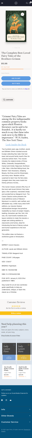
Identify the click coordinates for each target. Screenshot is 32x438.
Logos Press (7, 372)
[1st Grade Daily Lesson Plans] (9, 352)
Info (3, 409)
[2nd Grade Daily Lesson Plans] (24, 352)
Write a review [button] (16, 313)
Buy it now (16, 83)
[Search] (26, 3)
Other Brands (7, 416)
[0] (29, 3)
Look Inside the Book (16, 145)
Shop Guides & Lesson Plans (10, 335)
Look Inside (9, 99)
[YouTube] (12, 400)
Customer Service (9, 422)
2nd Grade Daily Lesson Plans (24, 368)
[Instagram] (8, 400)
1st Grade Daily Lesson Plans (9, 368)
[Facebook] (3, 400)
